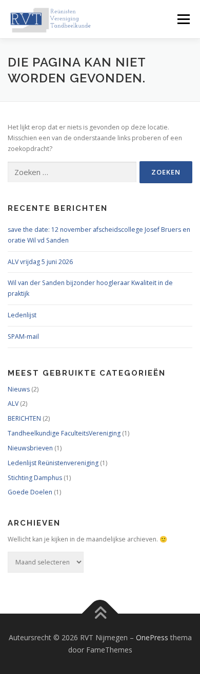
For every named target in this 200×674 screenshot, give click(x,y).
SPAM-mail (23, 336)
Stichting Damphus (35, 477)
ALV (13, 403)
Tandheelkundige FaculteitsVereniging (64, 433)
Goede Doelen (30, 492)
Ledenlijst (22, 315)
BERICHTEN (24, 418)
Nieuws (19, 389)
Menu (182, 19)
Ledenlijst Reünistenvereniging (53, 463)
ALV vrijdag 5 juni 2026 (40, 261)
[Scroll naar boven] (100, 614)
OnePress (152, 637)
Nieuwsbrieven (30, 448)
